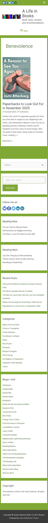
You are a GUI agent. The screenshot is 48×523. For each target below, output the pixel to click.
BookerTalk (7, 393)
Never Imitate (8, 442)
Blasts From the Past (11, 325)
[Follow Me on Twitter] (9, 3)
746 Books (7, 385)
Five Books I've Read (11, 336)
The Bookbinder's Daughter (13, 458)
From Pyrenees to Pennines (13, 423)
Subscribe (10, 188)
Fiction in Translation (11, 328)
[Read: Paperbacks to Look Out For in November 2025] (16, 78)
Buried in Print (8, 408)
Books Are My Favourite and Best (16, 404)
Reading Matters (9, 446)
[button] (44, 2)
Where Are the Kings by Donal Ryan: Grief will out (22, 302)
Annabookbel (8, 389)
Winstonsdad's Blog (10, 469)
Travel (5, 367)
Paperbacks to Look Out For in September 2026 (21, 306)
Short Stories (8, 355)
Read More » (8, 141)
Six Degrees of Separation (13, 359)
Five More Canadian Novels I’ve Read (17, 291)
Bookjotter (7, 400)
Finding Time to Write (11, 420)
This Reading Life (9, 461)
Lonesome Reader (10, 435)
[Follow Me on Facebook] (6, 3)
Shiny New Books (9, 450)
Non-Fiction (7, 344)
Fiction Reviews (9, 332)
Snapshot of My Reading (12, 363)
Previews (6, 347)
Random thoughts (10, 351)
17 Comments (23, 112)
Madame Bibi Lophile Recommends (16, 439)
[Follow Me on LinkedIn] (12, 3)
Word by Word (8, 473)
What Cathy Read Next (12, 465)
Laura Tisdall (8, 431)
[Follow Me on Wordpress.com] (15, 3)
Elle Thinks (7, 416)
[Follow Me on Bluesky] (3, 3)
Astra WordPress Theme (29, 518)
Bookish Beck (8, 397)
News (5, 340)
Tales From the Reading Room (14, 454)
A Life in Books (29, 13)
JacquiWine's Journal (11, 427)
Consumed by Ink (9, 412)
